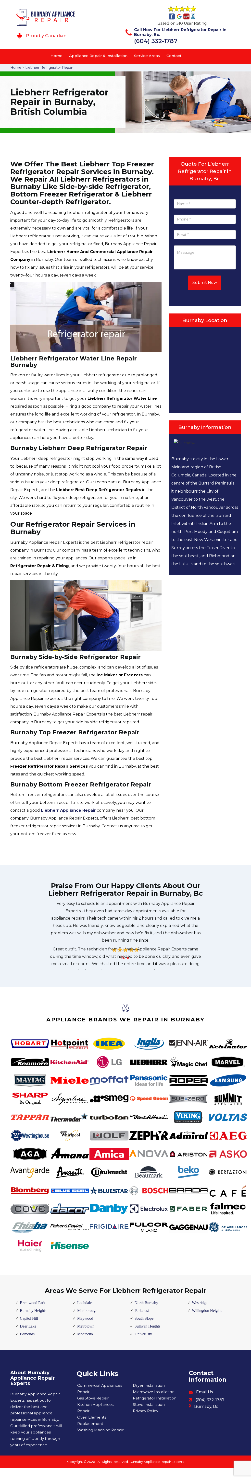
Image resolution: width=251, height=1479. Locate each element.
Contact (173, 55)
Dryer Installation (149, 1385)
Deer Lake (28, 1326)
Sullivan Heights (147, 1326)
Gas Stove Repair (93, 1398)
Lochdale (84, 1303)
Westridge (199, 1303)
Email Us (204, 1392)
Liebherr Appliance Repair (68, 810)
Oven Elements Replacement (91, 1420)
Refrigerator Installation (154, 1398)
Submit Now (204, 282)
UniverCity (143, 1334)
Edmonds (27, 1334)
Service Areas (147, 55)
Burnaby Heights (33, 1310)
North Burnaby (146, 1303)
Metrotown (85, 1326)
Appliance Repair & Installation (98, 55)
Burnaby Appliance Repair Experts (156, 1462)
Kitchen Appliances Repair (95, 1407)
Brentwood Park (32, 1303)
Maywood (85, 1318)
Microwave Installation (154, 1391)
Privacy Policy (145, 1411)
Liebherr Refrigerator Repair (49, 67)
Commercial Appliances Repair (99, 1388)
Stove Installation (149, 1404)
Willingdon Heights (207, 1310)
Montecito (85, 1334)
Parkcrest (142, 1310)
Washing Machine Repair (100, 1430)
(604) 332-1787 (155, 41)
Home (56, 55)
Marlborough (87, 1310)
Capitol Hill (29, 1318)
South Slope (144, 1318)
